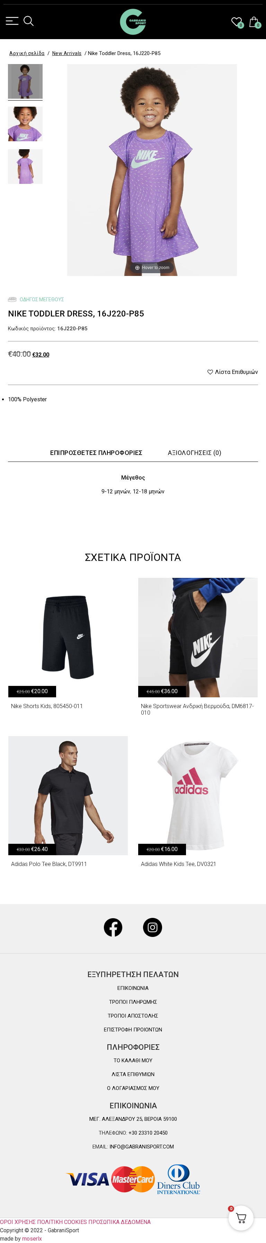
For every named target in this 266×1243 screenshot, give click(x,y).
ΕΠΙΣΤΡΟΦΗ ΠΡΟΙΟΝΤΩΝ (133, 1030)
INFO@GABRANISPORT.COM (141, 1147)
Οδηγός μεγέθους (41, 299)
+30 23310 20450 (147, 1133)
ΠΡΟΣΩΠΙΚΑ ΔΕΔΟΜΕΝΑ (119, 1222)
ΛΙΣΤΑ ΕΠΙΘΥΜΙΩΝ (133, 1074)
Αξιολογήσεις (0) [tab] (194, 452)
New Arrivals (67, 53)
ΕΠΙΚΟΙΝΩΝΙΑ (133, 988)
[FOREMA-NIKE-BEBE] (25, 82)
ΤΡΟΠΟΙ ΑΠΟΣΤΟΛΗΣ (133, 1016)
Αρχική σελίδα (27, 53)
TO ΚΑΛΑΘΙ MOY (133, 1060)
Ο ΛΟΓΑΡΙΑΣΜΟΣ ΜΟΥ (133, 1088)
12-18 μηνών (149, 491)
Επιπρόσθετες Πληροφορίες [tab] (96, 452)
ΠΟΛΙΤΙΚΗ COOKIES (62, 1222)
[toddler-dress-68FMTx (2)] (25, 125)
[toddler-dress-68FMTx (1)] (25, 167)
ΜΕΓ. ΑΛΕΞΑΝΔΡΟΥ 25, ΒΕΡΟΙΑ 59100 (133, 1119)
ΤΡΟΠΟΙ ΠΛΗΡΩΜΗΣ (133, 1002)
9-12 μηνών (115, 491)
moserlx (32, 1238)
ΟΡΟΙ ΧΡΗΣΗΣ (18, 1222)
